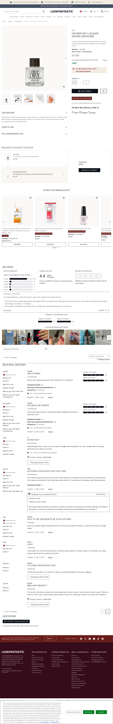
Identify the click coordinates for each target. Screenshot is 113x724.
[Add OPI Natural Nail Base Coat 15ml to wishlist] (97, 198)
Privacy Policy (56, 657)
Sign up (49, 638)
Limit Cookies (88, 712)
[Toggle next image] (66, 58)
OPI (73, 30)
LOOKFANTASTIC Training (98, 662)
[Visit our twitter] (85, 639)
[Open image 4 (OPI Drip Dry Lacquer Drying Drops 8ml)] (39, 99)
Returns (34, 662)
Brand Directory (76, 660)
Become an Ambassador (79, 683)
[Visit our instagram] (90, 639)
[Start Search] (44, 11)
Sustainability (56, 664)
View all (104, 60)
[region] (56, 712)
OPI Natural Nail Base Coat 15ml (79, 228)
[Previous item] (3, 221)
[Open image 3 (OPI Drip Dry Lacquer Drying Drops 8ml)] (28, 99)
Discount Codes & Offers (79, 666)
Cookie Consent (6, 668)
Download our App (37, 657)
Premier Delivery (36, 670)
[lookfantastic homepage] (62, 11)
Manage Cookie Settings (74, 712)
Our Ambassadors (77, 670)
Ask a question (87, 51)
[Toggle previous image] (3, 58)
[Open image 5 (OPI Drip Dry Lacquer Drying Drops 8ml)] (50, 99)
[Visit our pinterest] (102, 639)
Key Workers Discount (78, 681)
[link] (94, 11)
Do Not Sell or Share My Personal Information (12, 671)
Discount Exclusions (38, 660)
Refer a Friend (76, 679)
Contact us (35, 668)
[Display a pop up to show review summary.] (17, 238)
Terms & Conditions (57, 655)
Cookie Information (57, 660)
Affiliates (74, 672)
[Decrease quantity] (74, 82)
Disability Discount (77, 668)
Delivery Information (38, 664)
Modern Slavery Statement (60, 662)
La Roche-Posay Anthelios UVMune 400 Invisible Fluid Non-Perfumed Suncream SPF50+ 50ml (16, 231)
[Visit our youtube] (94, 639)
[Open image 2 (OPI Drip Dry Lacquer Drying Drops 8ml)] (17, 99)
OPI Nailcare (18, 21)
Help (33, 655)
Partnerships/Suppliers (78, 674)
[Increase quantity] (86, 82)
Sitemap (74, 677)
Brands (10, 21)
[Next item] (109, 221)
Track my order (36, 672)
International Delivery (38, 666)
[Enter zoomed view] (64, 87)
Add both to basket (89, 170)
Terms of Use (55, 722)
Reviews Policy (56, 666)
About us (74, 655)
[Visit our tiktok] (98, 639)
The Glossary (75, 657)
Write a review (76, 51)
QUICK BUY (17, 244)
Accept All (101, 712)
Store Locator (95, 655)
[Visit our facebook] (81, 639)
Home (4, 21)
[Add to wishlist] (103, 91)
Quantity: (75, 78)
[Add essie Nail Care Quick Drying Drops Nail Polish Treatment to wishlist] (63, 198)
